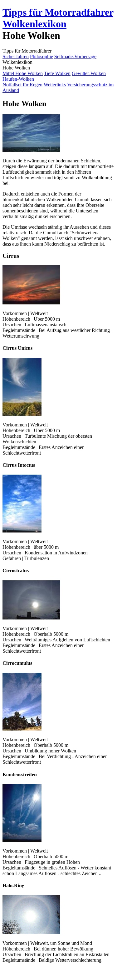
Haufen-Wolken (18, 79)
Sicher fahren (15, 56)
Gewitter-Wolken (89, 73)
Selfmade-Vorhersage (75, 56)
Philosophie (41, 56)
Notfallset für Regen (22, 84)
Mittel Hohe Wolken (22, 73)
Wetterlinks (55, 84)
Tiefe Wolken (57, 73)
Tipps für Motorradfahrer (57, 12)
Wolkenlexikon (34, 23)
